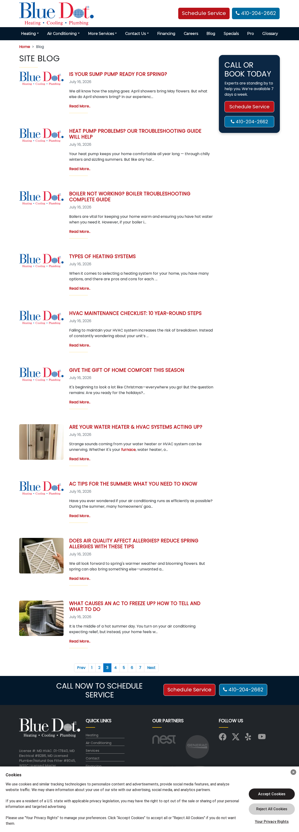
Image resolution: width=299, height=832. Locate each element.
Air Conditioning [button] (62, 33)
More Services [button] (101, 33)
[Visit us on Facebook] (222, 738)
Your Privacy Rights (272, 821)
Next (151, 667)
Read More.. (79, 106)
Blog (210, 33)
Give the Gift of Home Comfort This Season (126, 370)
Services (92, 750)
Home (24, 46)
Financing (166, 33)
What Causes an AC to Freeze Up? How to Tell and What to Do (134, 606)
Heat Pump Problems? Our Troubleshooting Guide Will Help (135, 134)
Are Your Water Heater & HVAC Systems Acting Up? (135, 426)
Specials (231, 33)
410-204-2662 (258, 13)
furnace (128, 449)
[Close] (293, 772)
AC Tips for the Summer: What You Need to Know (133, 483)
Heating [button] (28, 33)
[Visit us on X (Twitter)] (235, 738)
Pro (250, 33)
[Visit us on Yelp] (249, 738)
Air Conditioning (98, 743)
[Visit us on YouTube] (262, 738)
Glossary (270, 33)
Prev (81, 667)
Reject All (272, 809)
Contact (93, 758)
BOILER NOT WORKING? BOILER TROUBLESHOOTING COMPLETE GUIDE (129, 196)
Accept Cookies (271, 794)
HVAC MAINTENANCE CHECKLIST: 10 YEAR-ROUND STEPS (135, 313)
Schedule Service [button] (204, 13)
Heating (92, 735)
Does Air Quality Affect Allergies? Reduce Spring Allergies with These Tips (133, 543)
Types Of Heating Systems (102, 256)
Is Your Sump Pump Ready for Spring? (118, 74)
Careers (191, 33)
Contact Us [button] (135, 33)
